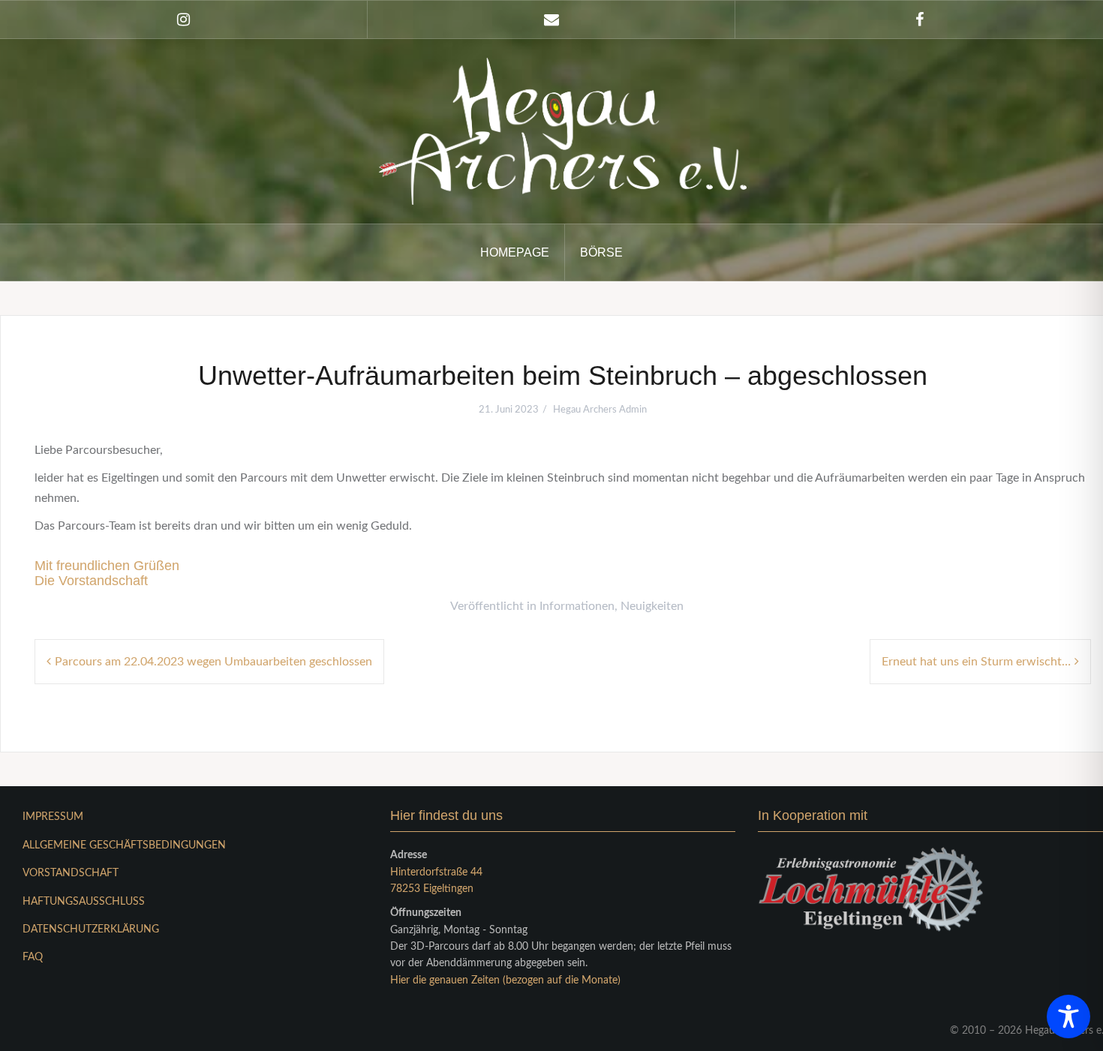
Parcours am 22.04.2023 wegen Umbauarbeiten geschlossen (213, 662)
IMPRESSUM (53, 817)
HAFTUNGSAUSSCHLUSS (84, 901)
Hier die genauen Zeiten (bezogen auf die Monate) (505, 980)
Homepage (514, 252)
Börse (601, 252)
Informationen (577, 606)
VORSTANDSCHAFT (71, 873)
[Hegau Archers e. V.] (563, 130)
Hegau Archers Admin (600, 410)
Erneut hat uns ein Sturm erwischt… (976, 662)
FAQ (33, 957)
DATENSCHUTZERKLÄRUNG (91, 929)
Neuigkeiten (652, 606)
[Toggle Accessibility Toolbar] (1068, 1016)
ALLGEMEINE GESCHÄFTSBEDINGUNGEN (124, 845)
